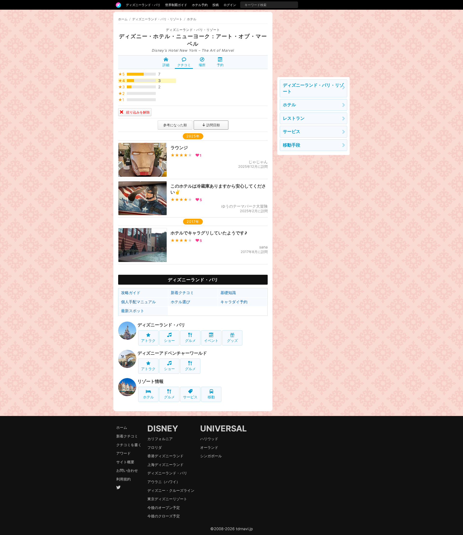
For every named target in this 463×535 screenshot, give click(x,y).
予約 (220, 65)
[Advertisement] (313, 42)
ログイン (230, 5)
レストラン (294, 118)
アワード (123, 453)
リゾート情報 (150, 381)
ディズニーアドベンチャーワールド (172, 353)
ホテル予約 (200, 5)
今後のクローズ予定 (163, 516)
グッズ (232, 340)
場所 (202, 65)
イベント (211, 340)
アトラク (148, 340)
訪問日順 (212, 125)
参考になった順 (175, 125)
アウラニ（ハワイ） (163, 481)
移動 (211, 397)
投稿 (215, 5)
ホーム (123, 19)
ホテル (148, 397)
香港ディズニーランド (165, 456)
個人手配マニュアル (138, 301)
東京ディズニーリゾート (167, 499)
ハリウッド (209, 438)
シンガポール (211, 456)
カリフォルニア (160, 438)
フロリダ (154, 447)
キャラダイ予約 (233, 301)
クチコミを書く (129, 445)
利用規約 (123, 479)
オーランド (209, 447)
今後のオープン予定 (163, 507)
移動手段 (291, 145)
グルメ (190, 340)
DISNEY (162, 428)
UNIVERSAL (223, 428)
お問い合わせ (127, 470)
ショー (169, 340)
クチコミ (184, 65)
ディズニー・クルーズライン (170, 490)
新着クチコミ (182, 292)
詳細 (166, 65)
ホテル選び (180, 301)
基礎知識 (228, 292)
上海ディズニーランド (165, 464)
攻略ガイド (130, 292)
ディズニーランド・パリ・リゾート (193, 30)
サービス (190, 397)
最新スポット (132, 310)
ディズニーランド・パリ (143, 5)
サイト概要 (125, 462)
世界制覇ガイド (176, 5)
